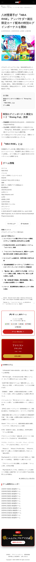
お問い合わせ (24, 556)
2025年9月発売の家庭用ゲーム (10, 515)
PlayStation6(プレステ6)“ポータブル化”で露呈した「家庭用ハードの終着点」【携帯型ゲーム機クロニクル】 (17, 458)
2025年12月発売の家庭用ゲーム (11, 508)
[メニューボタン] (2, 2)
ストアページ (5, 209)
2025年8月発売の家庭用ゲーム (10, 517)
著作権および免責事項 (14, 556)
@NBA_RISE (5, 199)
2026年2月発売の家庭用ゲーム (10, 503)
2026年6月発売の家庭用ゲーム (10, 493)
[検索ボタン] (33, 2)
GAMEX (8, 554)
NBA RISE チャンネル (8, 204)
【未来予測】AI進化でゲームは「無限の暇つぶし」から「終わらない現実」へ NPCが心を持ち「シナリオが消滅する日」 (17, 385)
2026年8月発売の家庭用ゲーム (10, 491)
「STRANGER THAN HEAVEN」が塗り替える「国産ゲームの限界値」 (17, 371)
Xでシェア (12, 223)
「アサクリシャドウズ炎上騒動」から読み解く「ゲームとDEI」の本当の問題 (17, 464)
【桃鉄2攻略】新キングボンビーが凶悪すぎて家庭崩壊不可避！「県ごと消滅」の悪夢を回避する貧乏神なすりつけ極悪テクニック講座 (17, 417)
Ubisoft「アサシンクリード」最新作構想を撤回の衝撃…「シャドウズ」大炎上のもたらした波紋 (17, 424)
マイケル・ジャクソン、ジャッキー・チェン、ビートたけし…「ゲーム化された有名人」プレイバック (17, 443)
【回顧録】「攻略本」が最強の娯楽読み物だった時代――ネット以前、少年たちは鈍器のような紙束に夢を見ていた (17, 394)
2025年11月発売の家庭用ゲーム (11, 510)
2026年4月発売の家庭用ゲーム (10, 498)
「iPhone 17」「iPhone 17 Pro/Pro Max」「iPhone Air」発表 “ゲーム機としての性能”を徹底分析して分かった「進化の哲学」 (17, 451)
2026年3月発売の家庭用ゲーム (10, 501)
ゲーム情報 (6, 105)
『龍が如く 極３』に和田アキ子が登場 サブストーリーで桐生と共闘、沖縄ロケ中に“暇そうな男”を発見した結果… (18, 273)
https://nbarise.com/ (7, 194)
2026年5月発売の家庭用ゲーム (10, 496)
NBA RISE (28, 31)
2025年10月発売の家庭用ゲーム (11, 513)
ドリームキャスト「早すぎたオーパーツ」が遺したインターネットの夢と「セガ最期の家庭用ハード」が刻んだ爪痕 (17, 402)
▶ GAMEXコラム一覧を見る (27, 478)
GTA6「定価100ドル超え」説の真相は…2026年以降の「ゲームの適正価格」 (17, 431)
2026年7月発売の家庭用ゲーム (10, 489)
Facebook (25, 223)
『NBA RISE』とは (9, 102)
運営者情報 (27, 554)
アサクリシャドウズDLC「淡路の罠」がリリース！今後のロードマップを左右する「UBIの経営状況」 (17, 437)
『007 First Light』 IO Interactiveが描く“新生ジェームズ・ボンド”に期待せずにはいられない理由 (16, 378)
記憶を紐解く (18, 356)
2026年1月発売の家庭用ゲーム (10, 505)
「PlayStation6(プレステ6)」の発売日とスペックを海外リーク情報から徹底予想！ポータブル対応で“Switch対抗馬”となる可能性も (17, 472)
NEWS (22, 31)
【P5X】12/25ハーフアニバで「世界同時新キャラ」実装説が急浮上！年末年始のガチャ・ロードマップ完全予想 (17, 410)
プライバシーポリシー (17, 554)
